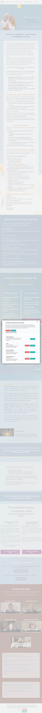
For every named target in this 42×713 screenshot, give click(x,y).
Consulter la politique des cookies (11, 332)
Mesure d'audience (10, 350)
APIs (7, 343)
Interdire (8, 330)
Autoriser (13, 330)
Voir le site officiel (13, 353)
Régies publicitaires (10, 356)
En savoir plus (8, 353)
